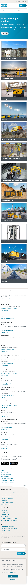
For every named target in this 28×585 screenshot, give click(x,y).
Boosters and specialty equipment (10, 492)
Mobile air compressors (7, 502)
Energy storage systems (7, 498)
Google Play (14, 463)
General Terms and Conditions (7, 482)
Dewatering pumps (6, 496)
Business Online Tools (6, 474)
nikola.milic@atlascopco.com (7, 318)
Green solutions (5, 514)
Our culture (4, 510)
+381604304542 (4, 301)
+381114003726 (4, 310)
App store (5, 463)
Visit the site (21, 553)
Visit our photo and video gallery (9, 528)
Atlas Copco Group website (8, 526)
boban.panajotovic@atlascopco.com (9, 308)
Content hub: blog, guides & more (9, 520)
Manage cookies (13, 579)
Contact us (4, 33)
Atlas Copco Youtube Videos (7, 478)
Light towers (5, 500)
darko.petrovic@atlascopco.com (8, 298)
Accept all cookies (13, 576)
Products (3, 470)
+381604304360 (4, 320)
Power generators (6, 504)
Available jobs (5, 512)
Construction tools (6, 494)
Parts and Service (5, 472)
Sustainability (5, 516)
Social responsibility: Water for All (9, 518)
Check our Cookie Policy (11, 572)
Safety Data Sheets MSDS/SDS (7, 480)
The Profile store (6, 530)
